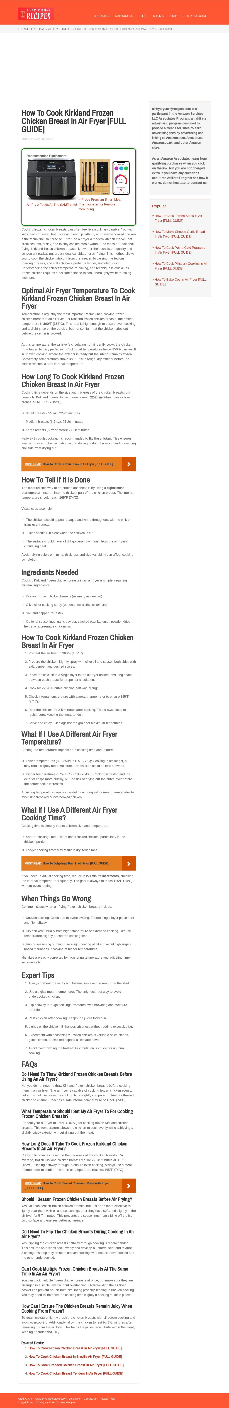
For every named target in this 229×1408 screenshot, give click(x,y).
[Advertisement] (114, 67)
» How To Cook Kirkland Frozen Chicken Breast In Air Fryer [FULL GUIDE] (123, 29)
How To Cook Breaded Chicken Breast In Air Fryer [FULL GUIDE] (76, 1365)
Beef (144, 15)
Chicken (158, 15)
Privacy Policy (107, 1398)
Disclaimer (75, 1398)
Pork (173, 15)
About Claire (25, 1398)
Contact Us (90, 1398)
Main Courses (124, 15)
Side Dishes (101, 15)
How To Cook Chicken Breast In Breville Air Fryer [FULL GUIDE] (75, 1356)
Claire (49, 138)
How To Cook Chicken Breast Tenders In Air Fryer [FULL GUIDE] (76, 1373)
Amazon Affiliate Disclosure (50, 1398)
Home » (42, 29)
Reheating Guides (196, 15)
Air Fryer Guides (60, 29)
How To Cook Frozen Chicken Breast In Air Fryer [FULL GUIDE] (75, 1348)
